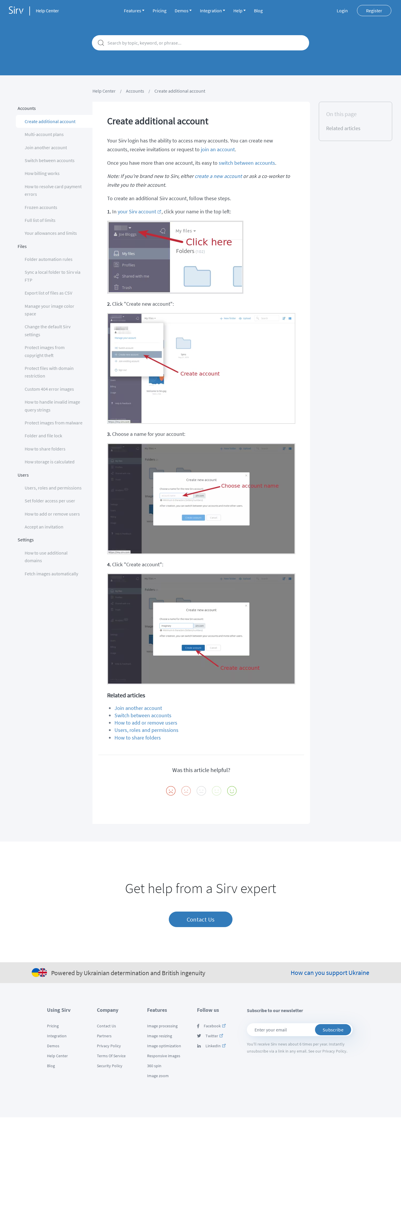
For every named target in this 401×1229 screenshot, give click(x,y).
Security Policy (109, 1065)
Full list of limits (40, 220)
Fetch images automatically (51, 574)
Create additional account (50, 121)
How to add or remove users (52, 514)
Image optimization (164, 1045)
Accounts (135, 91)
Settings (26, 540)
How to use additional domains (46, 556)
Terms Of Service (111, 1055)
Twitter (211, 1035)
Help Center (47, 10)
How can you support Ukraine (330, 972)
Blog (258, 10)
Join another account (46, 147)
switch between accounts (247, 162)
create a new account (218, 176)
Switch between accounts (50, 160)
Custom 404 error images (49, 389)
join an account (218, 149)
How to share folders (45, 449)
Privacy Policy (109, 1045)
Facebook (212, 1026)
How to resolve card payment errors (53, 190)
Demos (181, 10)
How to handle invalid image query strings (52, 405)
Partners (104, 1035)
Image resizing (159, 1035)
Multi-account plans (44, 134)
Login (342, 10)
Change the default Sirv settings (47, 330)
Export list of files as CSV (48, 293)
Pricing (159, 10)
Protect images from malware (53, 423)
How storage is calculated (50, 462)
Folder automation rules (49, 259)
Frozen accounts (41, 207)
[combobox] (200, 42)
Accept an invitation (44, 527)
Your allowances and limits (51, 233)
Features (132, 10)
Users (23, 475)
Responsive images (163, 1055)
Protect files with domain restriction (49, 372)
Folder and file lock (43, 435)
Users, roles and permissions (53, 488)
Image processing (162, 1026)
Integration (211, 10)
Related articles (343, 128)
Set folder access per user (50, 501)
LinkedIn (213, 1045)
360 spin (154, 1065)
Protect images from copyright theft (45, 351)
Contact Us (201, 919)
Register (374, 10)
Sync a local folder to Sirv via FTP (52, 276)
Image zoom (158, 1075)
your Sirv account (137, 211)
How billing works (42, 173)
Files (22, 246)
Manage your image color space (49, 310)
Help (237, 10)
